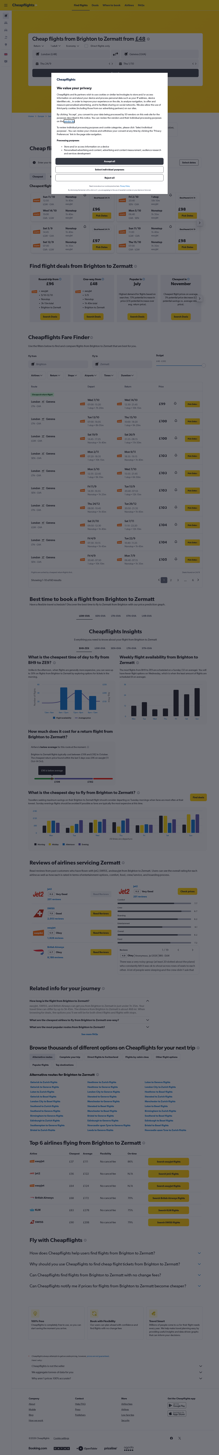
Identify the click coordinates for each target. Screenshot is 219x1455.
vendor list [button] (69, 121)
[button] (109, 161)
